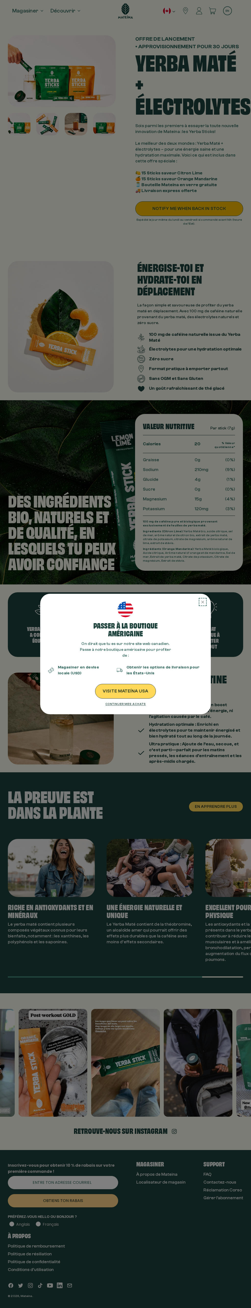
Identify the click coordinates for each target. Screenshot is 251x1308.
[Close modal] (203, 602)
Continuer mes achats (125, 703)
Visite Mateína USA (125, 691)
